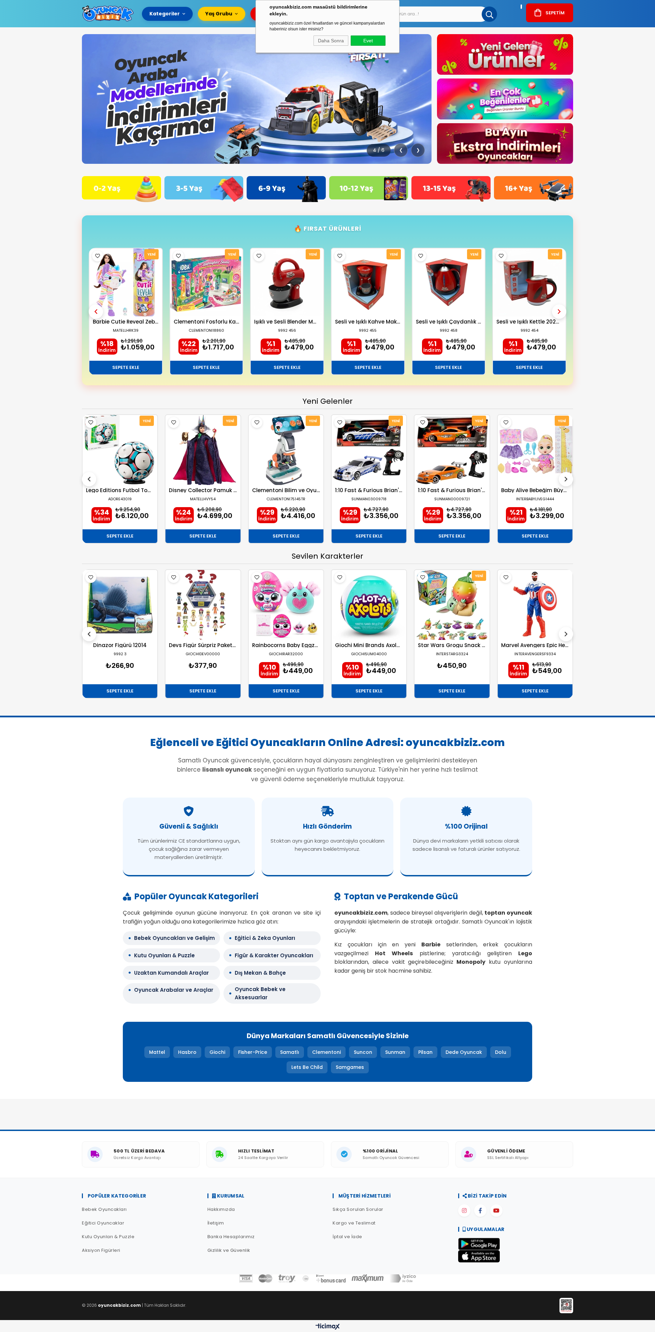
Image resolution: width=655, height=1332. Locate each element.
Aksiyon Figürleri (101, 1250)
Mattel (157, 1052)
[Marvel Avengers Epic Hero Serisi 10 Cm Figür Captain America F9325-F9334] (535, 605)
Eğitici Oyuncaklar (103, 1223)
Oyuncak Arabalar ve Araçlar (173, 989)
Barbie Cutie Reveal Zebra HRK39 (126, 321)
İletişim (215, 1223)
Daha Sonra (331, 40)
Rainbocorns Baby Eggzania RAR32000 (286, 645)
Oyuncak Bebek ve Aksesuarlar (260, 993)
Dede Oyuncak (464, 1052)
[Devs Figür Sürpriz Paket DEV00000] (202, 605)
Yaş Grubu (218, 13)
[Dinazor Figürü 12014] (120, 605)
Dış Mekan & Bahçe (260, 972)
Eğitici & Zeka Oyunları (265, 938)
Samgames (350, 1067)
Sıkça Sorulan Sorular (358, 1209)
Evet (368, 40)
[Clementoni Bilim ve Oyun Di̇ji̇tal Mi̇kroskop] (286, 450)
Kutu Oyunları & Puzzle (164, 955)
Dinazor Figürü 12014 (120, 645)
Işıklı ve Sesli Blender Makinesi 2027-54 (287, 321)
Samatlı (289, 1052)
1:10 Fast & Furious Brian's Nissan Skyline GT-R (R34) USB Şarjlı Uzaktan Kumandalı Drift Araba (369, 490)
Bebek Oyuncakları (104, 1209)
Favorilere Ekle (97, 255)
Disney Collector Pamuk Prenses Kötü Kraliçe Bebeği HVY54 (203, 490)
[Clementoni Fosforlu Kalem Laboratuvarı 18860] (206, 282)
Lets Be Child (307, 1067)
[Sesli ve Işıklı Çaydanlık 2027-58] (448, 282)
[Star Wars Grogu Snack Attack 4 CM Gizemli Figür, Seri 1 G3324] (451, 605)
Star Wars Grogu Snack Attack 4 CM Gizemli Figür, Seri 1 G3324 (452, 645)
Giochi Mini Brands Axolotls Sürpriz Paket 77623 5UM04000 (369, 645)
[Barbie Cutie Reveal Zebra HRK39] (125, 282)
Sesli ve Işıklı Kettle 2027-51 (529, 321)
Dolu (500, 1052)
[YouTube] (496, 1210)
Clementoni (326, 1052)
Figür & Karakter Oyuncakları (274, 955)
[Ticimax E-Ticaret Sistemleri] (328, 1327)
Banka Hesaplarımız (231, 1236)
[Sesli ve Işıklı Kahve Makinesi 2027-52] (368, 282)
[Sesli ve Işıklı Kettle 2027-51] (529, 282)
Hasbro (187, 1052)
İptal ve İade (347, 1236)
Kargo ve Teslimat (354, 1223)
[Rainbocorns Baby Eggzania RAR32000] (286, 605)
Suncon (363, 1052)
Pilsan (425, 1052)
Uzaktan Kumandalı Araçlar (171, 972)
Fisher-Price (252, 1052)
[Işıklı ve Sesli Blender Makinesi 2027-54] (287, 282)
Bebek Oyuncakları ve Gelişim (174, 938)
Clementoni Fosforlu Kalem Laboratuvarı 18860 (206, 321)
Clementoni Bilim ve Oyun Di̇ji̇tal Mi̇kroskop (286, 490)
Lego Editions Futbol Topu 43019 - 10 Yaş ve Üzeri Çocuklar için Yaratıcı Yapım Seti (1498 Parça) (120, 490)
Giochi (217, 1052)
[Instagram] (464, 1210)
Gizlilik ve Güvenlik (228, 1250)
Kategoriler (164, 13)
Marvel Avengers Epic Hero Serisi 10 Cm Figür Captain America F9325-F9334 (535, 645)
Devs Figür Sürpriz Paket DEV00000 (203, 645)
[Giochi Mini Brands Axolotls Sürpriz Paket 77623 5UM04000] (369, 605)
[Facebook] (480, 1210)
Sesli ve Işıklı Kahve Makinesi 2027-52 (368, 321)
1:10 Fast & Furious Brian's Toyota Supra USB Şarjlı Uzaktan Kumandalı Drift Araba (452, 490)
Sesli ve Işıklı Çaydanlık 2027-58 (449, 321)
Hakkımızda (221, 1209)
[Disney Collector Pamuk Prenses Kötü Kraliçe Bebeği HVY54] (202, 450)
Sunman (395, 1052)
